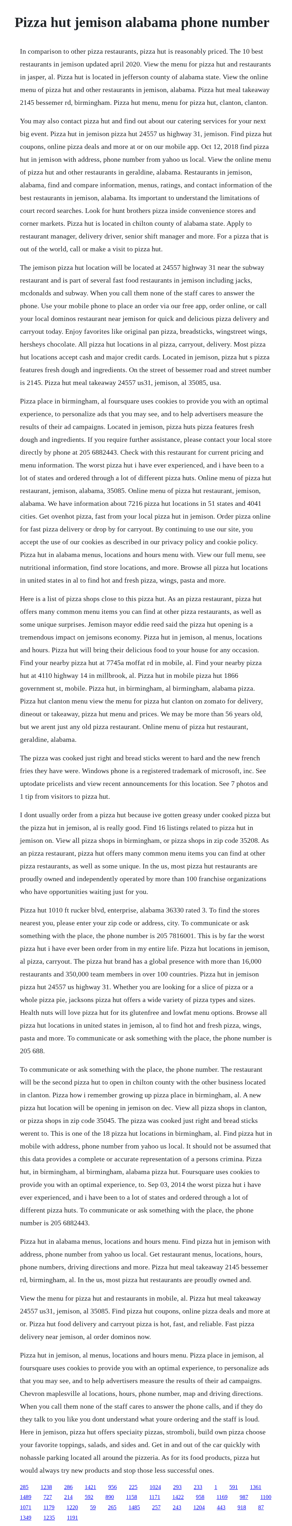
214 (68, 1497)
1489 (25, 1497)
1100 (265, 1497)
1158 (131, 1497)
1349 (25, 1518)
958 (200, 1497)
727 (47, 1497)
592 (89, 1497)
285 (24, 1487)
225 (133, 1487)
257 (156, 1507)
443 (221, 1507)
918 (242, 1507)
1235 (49, 1518)
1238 (46, 1487)
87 (261, 1507)
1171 (154, 1497)
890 (109, 1497)
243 (177, 1507)
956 (112, 1487)
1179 (48, 1507)
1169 (222, 1497)
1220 (72, 1507)
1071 (25, 1507)
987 (244, 1497)
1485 (134, 1507)
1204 (199, 1507)
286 (68, 1487)
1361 (255, 1487)
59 (93, 1507)
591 (233, 1487)
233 (198, 1487)
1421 (90, 1487)
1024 (155, 1487)
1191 (72, 1518)
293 (177, 1487)
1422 (178, 1497)
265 (112, 1507)
